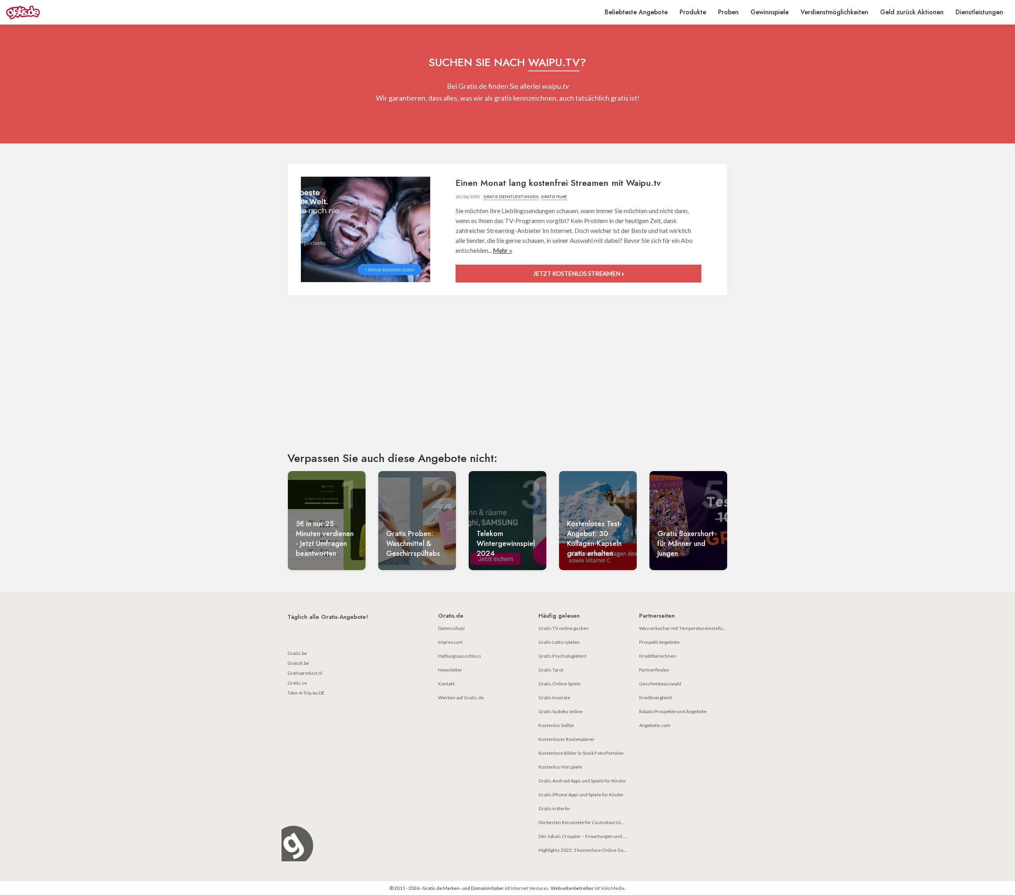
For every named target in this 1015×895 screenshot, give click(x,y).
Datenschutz (451, 628)
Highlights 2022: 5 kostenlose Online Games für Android (598, 850)
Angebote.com (654, 725)
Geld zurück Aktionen (912, 12)
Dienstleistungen (979, 12)
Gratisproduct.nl (304, 673)
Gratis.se (297, 683)
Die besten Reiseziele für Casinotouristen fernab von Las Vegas (604, 822)
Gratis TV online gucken (563, 628)
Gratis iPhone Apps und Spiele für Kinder (581, 795)
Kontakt (446, 684)
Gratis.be (297, 653)
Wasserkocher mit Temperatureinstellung (683, 628)
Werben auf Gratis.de (461, 697)
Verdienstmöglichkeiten (834, 12)
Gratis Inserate (554, 697)
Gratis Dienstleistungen (510, 197)
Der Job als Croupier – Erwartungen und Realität (588, 836)
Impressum (450, 642)
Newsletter (450, 670)
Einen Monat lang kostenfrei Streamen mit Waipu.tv (558, 182)
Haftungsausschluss (459, 656)
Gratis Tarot (550, 670)
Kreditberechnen (657, 656)
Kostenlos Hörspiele (560, 767)
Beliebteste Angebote (636, 12)
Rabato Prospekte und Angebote (673, 711)
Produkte (693, 12)
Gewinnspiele (770, 12)
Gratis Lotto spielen (559, 642)
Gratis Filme (554, 197)
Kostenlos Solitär (556, 725)
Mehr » (502, 250)
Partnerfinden (654, 670)
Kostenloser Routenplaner (566, 739)
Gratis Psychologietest (562, 656)
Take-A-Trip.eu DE (306, 693)
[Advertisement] (507, 380)
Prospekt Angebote (659, 642)
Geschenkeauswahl (660, 684)
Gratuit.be (298, 663)
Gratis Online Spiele (559, 684)
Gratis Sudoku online (560, 711)
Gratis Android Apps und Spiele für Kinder (582, 781)
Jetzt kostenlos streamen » (578, 273)
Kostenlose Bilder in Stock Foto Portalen (581, 753)
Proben (728, 12)
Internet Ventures (530, 888)
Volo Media (612, 888)
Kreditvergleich (655, 697)
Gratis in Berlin (554, 808)
